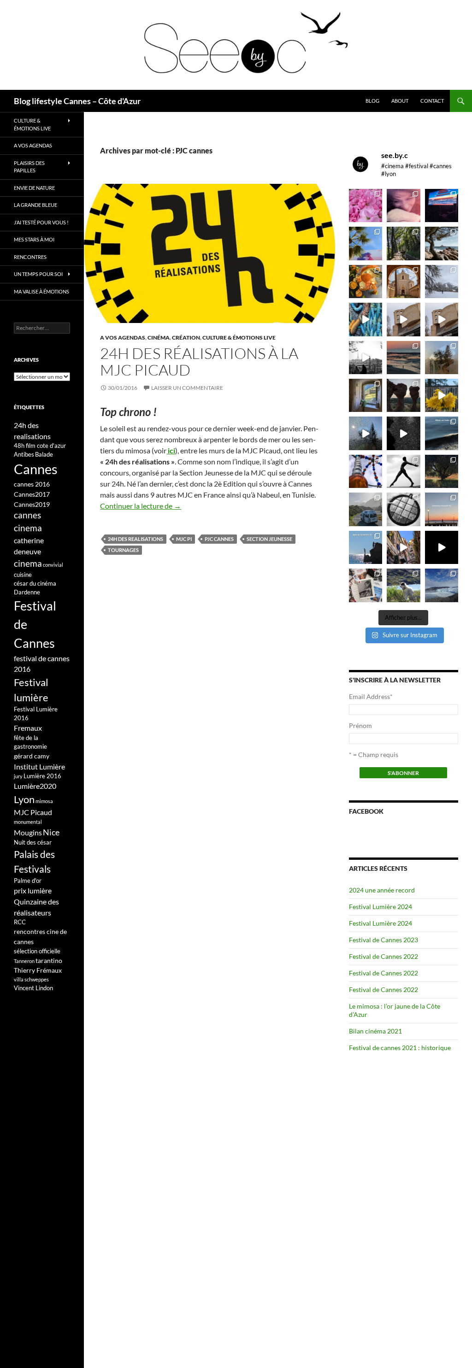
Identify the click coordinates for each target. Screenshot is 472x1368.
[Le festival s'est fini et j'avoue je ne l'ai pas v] (403, 205)
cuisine (23, 574)
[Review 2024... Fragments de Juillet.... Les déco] (365, 471)
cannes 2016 (32, 484)
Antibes (24, 454)
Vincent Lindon (33, 988)
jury (18, 776)
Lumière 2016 (42, 776)
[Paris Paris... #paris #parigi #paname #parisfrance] (441, 319)
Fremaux (28, 727)
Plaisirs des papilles (29, 167)
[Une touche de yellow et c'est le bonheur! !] (441, 395)
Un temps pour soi (38, 274)
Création (186, 337)
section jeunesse (269, 539)
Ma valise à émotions (41, 291)
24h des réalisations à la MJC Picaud (199, 361)
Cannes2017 (32, 494)
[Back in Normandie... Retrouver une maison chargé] (365, 433)
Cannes (36, 469)
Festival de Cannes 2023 (383, 940)
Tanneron (24, 961)
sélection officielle (37, 951)
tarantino (48, 960)
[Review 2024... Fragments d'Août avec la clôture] (441, 433)
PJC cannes (219, 539)
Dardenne (27, 592)
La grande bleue (35, 205)
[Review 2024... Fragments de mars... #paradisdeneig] (403, 509)
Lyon (24, 799)
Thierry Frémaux (38, 970)
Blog (372, 101)
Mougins (28, 832)
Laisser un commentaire (187, 387)
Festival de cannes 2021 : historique (400, 1047)
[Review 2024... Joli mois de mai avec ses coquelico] (441, 471)
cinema (28, 563)
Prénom (360, 725)
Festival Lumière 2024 (380, 906)
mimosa (44, 801)
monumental (28, 822)
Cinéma (159, 337)
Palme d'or (27, 880)
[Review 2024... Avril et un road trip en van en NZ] (365, 509)
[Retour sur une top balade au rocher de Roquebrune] (403, 395)
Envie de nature (34, 188)
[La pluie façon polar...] (403, 433)
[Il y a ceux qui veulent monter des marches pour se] (441, 205)
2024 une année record (382, 890)
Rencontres (30, 257)
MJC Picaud (33, 812)
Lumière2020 (35, 785)
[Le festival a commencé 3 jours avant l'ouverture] (365, 243)
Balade (44, 454)
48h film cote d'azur (40, 445)
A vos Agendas (122, 337)
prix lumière (33, 890)
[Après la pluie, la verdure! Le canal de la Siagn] (403, 243)
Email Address (371, 696)
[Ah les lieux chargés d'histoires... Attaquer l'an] (365, 395)
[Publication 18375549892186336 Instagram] (365, 319)
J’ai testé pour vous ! (41, 222)
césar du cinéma (35, 583)
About (399, 101)
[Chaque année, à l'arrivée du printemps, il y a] (365, 281)
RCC (20, 922)
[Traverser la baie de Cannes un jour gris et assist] (403, 281)
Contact (432, 101)
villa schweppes (31, 979)
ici (170, 450)
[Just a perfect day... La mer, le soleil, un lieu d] (403, 357)
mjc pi (184, 539)
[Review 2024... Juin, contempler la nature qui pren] (403, 471)
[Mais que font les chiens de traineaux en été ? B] (403, 585)
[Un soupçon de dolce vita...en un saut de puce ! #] (403, 547)
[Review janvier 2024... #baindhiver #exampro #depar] (365, 547)
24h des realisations (135, 539)
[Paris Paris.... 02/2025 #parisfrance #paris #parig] (403, 319)
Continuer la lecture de (140, 505)
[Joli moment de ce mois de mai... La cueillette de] (365, 205)
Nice (51, 832)
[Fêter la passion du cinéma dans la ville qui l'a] (365, 585)
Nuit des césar (33, 842)
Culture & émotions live (239, 337)
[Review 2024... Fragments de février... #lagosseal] (441, 509)
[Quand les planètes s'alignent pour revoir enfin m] (441, 357)
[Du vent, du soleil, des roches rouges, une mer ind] (441, 243)
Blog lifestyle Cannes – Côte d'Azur (77, 101)
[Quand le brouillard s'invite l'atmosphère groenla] (441, 585)
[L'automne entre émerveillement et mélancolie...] (441, 547)
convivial (53, 565)
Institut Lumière (39, 766)
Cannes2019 (32, 504)
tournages (123, 550)
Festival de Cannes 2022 (383, 956)
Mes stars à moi (34, 239)
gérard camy (31, 756)
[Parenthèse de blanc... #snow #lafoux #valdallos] (441, 281)
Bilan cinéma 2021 (375, 1031)
